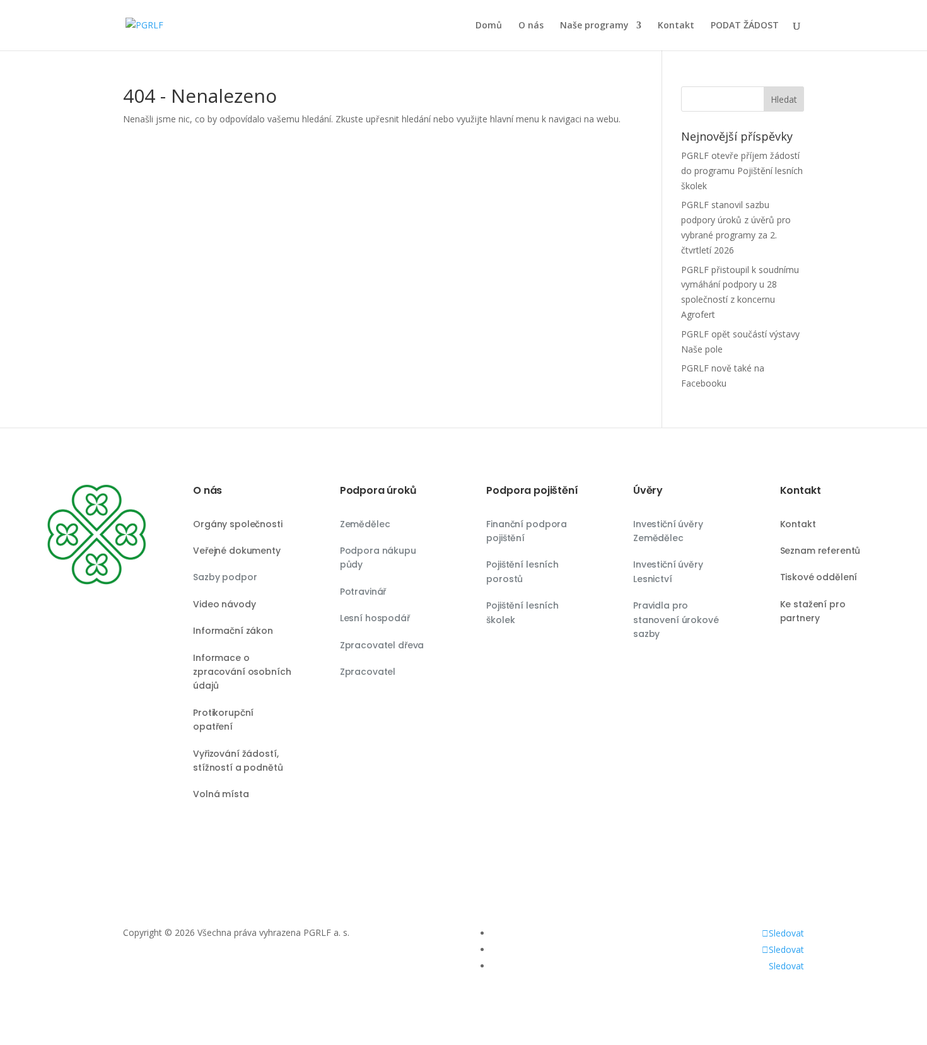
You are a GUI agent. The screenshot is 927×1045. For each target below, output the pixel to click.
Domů (488, 26)
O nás (531, 26)
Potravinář (363, 591)
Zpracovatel (367, 671)
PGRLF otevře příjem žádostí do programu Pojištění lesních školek (742, 170)
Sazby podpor (225, 577)
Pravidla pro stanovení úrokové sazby (676, 619)
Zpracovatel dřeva (382, 645)
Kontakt (676, 26)
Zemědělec (365, 524)
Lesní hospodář (375, 618)
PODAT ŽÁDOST (745, 26)
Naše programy (594, 26)
